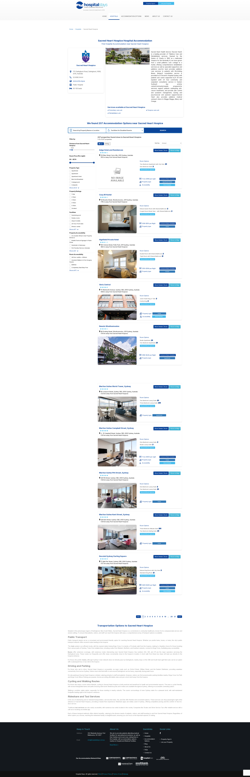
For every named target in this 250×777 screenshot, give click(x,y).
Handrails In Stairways (78, 245)
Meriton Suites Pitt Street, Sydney (114, 473)
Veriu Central (105, 285)
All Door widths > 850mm (79, 257)
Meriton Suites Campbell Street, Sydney (116, 428)
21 (175, 617)
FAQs (146, 750)
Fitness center (76, 226)
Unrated (74, 208)
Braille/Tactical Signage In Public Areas (80, 241)
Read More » (114, 745)
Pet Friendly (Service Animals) (81, 248)
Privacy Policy (107, 774)
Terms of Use (117, 774)
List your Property (166, 3)
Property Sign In (150, 3)
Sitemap (125, 774)
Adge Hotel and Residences (111, 150)
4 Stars (74, 202)
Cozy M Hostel (105, 195)
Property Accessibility (77, 233)
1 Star (73, 194)
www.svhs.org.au (79, 81)
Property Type (74, 168)
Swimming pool (76, 215)
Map (107, 144)
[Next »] (179, 616)
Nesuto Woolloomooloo (109, 326)
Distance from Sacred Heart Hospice (79, 144)
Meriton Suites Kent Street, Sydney (114, 515)
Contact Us (167, 16)
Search (163, 130)
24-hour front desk (77, 223)
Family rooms (76, 218)
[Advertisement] (143, 29)
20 (172, 617)
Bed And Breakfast (77, 179)
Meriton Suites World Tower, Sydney (115, 386)
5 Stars (74, 205)
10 (165, 617)
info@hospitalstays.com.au (96, 740)
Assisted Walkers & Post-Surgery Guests (80, 261)
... (168, 617)
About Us (156, 16)
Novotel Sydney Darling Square (112, 556)
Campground (76, 182)
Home (104, 16)
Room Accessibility (76, 254)
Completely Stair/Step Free (80, 267)
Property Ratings (75, 191)
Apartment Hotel (77, 176)
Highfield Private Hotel (109, 240)
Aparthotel (75, 171)
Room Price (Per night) (77, 156)
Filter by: (72, 139)
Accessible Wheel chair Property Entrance (80, 236)
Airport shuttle (76, 221)
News (147, 16)
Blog (146, 744)
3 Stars (74, 200)
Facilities (72, 212)
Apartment (75, 173)
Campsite (74, 185)
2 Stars (74, 197)
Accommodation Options (131, 16)
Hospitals (114, 16)
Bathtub (74, 264)
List (101, 144)
